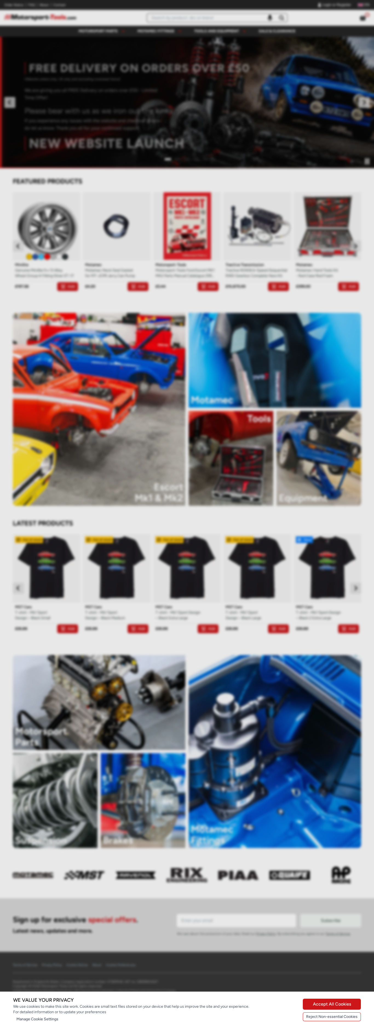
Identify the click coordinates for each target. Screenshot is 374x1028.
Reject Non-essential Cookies (332, 1016)
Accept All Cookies (332, 1004)
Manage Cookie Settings (37, 1019)
